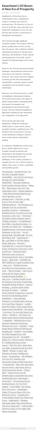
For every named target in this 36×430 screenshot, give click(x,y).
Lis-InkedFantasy (25, 221)
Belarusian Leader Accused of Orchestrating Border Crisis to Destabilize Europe (18, 257)
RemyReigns (22, 389)
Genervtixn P (7, 381)
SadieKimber (7, 298)
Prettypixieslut (8, 365)
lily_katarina (29, 309)
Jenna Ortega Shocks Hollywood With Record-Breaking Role (18, 329)
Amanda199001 (22, 238)
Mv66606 (21, 243)
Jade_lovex (6, 279)
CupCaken (23, 326)
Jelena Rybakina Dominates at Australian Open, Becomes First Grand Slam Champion (17, 301)
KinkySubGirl (14, 400)
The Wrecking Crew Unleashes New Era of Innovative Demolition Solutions (17, 207)
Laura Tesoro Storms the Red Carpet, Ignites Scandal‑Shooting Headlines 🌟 (17, 273)
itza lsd (25, 232)
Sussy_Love (7, 265)
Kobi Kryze (27, 216)
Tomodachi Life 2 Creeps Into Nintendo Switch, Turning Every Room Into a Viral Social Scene (17, 249)
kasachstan (5, 13)
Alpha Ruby (13, 260)
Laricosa (29, 285)
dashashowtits (23, 395)
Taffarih (5, 351)
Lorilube (28, 304)
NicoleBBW (25, 337)
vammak (23, 290)
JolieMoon (13, 315)
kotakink (17, 331)
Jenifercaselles (27, 406)
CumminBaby (7, 177)
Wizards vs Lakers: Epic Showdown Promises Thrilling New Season (15, 353)
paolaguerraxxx (8, 199)
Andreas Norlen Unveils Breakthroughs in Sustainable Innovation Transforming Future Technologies (17, 375)
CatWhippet (27, 227)
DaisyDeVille (6, 183)
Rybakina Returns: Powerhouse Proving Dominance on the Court (17, 268)
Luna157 (5, 345)
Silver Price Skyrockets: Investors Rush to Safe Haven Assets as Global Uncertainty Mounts (18, 367)
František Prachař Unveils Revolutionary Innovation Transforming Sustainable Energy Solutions (17, 282)
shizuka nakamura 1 (26, 191)
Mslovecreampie (15, 271)
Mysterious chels (19, 251)
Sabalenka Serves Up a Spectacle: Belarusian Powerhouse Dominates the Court (17, 323)
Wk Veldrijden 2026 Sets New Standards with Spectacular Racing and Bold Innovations (17, 359)
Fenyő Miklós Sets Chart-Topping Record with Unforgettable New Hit (17, 334)
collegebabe (7, 320)
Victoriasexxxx (7, 172)
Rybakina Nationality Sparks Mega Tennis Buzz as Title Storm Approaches (17, 403)
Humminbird (24, 210)
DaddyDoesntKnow (9, 205)
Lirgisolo (5, 387)
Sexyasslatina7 (14, 356)
